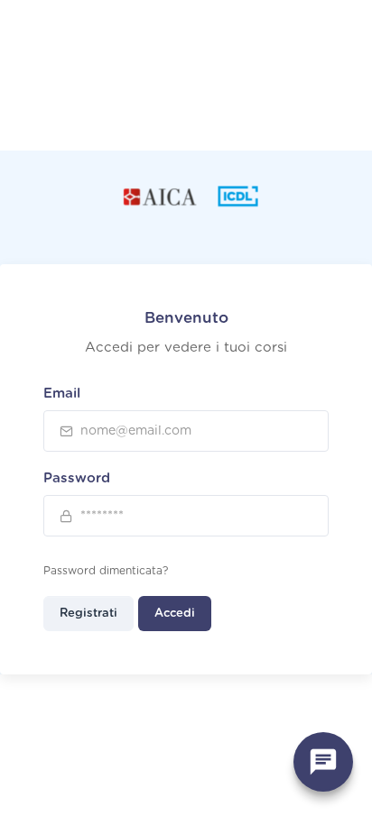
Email (61, 393)
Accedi (174, 613)
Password (76, 478)
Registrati (88, 613)
